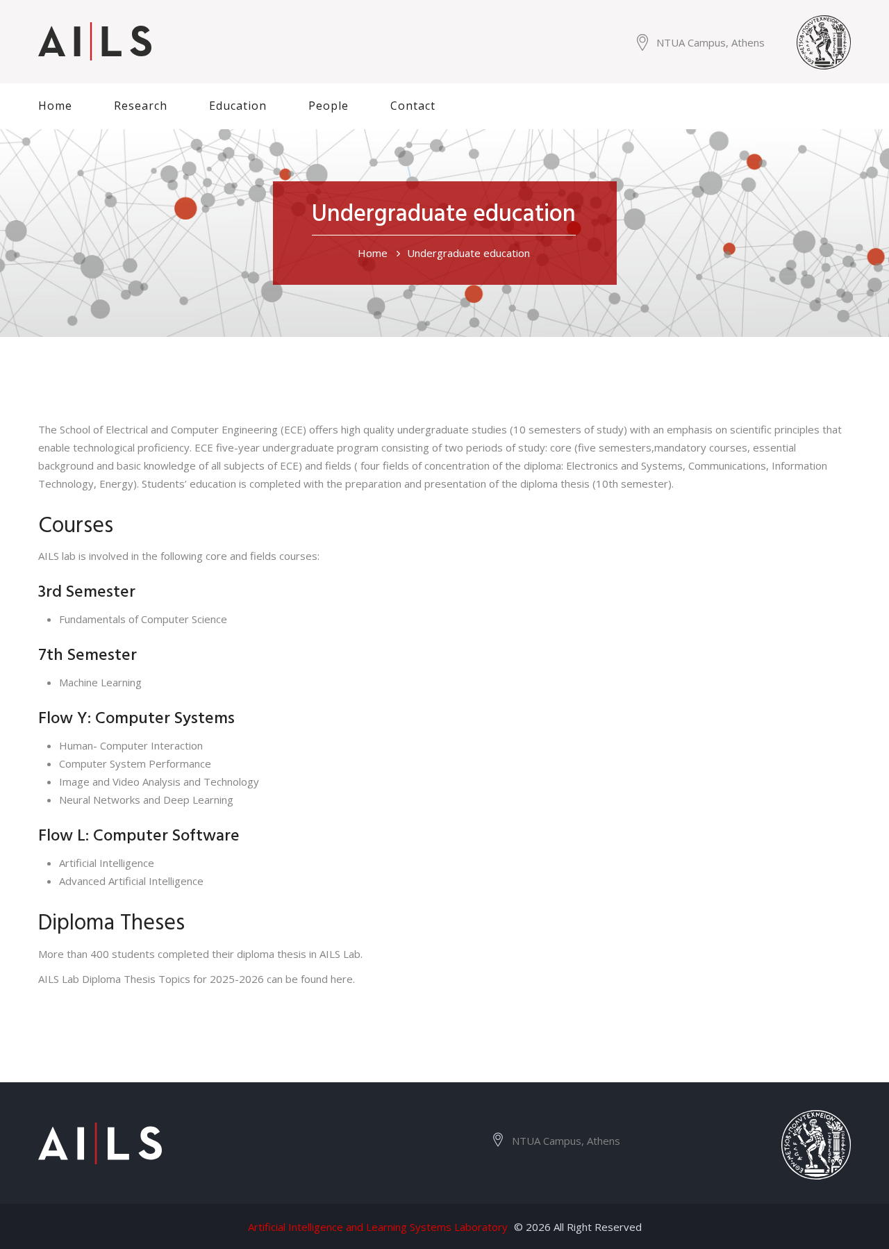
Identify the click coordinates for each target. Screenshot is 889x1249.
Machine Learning (100, 682)
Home (55, 105)
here (342, 979)
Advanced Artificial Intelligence (131, 881)
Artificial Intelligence (106, 863)
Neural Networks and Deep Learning (146, 800)
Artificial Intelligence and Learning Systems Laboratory (378, 1227)
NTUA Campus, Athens (710, 42)
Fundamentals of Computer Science (143, 619)
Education (238, 105)
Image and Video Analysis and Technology (159, 781)
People (328, 105)
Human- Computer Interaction (131, 745)
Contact (412, 105)
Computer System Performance (135, 763)
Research (140, 105)
